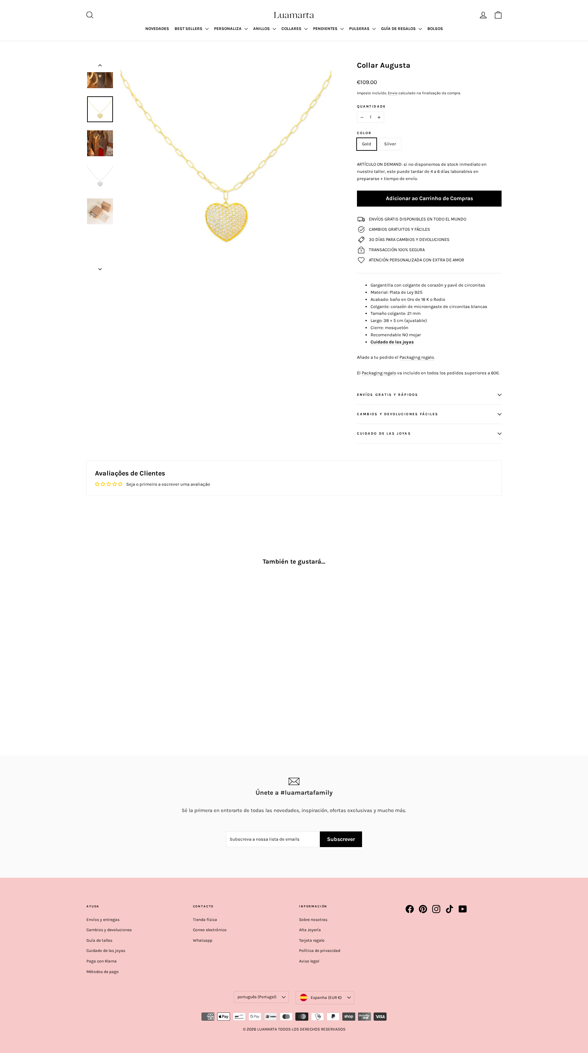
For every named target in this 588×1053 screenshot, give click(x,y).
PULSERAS (360, 28)
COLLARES (292, 28)
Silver (390, 143)
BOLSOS (435, 28)
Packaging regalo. (417, 357)
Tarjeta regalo (312, 940)
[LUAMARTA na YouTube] (463, 909)
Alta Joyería (310, 929)
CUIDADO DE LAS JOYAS (384, 433)
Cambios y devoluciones (109, 929)
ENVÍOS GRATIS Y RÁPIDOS (387, 394)
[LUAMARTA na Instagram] (436, 909)
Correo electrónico (210, 929)
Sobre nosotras (313, 919)
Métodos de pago (102, 971)
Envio (392, 93)
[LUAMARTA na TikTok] (449, 909)
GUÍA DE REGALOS (399, 28)
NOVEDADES (157, 28)
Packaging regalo (379, 372)
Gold (366, 143)
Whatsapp (202, 940)
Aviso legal (309, 961)
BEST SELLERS (189, 28)
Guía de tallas (99, 940)
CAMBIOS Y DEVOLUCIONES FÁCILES (397, 414)
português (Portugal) (257, 996)
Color (364, 133)
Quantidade (371, 106)
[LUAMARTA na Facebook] (410, 909)
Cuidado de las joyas (392, 341)
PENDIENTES (326, 28)
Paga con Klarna (101, 961)
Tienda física (205, 919)
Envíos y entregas (102, 919)
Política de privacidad (319, 950)
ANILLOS (262, 28)
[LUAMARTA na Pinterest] (423, 909)
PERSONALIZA (228, 28)
